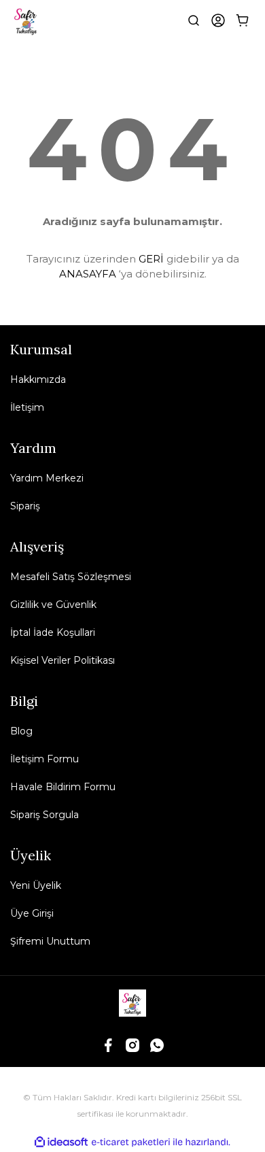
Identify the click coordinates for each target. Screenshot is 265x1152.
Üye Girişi (32, 913)
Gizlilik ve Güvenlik (53, 604)
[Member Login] (218, 20)
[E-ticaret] (131, 1142)
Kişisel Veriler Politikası (62, 660)
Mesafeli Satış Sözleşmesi (70, 577)
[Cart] (242, 20)
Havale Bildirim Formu (63, 787)
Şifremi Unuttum (50, 941)
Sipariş (25, 506)
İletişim (27, 407)
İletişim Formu (44, 759)
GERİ (151, 258)
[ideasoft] (61, 1142)
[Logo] (26, 20)
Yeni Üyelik (35, 885)
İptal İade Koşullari (52, 632)
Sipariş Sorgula (44, 815)
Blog (21, 731)
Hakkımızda (38, 379)
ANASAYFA (87, 273)
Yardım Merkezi (47, 478)
